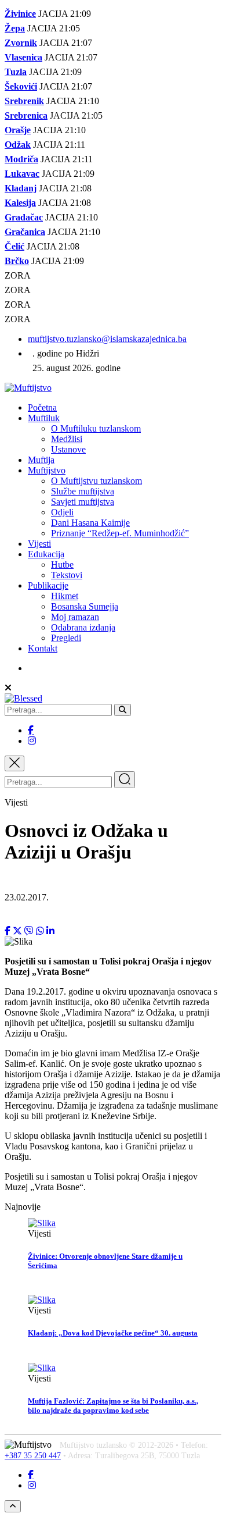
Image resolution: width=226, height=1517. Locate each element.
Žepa (15, 28)
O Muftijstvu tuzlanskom (96, 481)
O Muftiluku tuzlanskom (96, 428)
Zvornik (21, 43)
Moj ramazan (75, 617)
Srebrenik (24, 101)
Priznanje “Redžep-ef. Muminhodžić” (120, 533)
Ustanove (68, 449)
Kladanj (21, 188)
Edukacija (46, 554)
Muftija (41, 460)
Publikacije (48, 585)
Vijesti (39, 544)
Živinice (20, 14)
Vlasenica (23, 57)
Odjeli (62, 512)
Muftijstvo (46, 470)
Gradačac (24, 217)
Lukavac (22, 174)
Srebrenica (26, 115)
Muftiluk (44, 418)
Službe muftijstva (82, 491)
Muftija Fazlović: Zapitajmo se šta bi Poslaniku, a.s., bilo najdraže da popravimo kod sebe (113, 1406)
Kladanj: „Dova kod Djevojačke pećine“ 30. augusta (113, 1333)
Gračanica (25, 232)
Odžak (18, 144)
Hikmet (64, 596)
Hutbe (62, 564)
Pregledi (66, 638)
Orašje (18, 130)
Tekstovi (66, 575)
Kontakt (42, 648)
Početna (42, 407)
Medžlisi (66, 439)
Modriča (21, 159)
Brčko (17, 261)
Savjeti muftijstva (82, 502)
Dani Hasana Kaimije (90, 523)
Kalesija (20, 203)
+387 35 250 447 (33, 1455)
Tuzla (16, 72)
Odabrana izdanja (83, 627)
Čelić (14, 246)
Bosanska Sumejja (84, 606)
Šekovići (21, 86)
